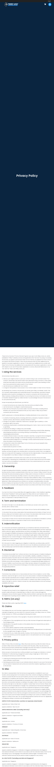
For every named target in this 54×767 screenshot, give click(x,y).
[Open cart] (45, 4)
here (25, 603)
